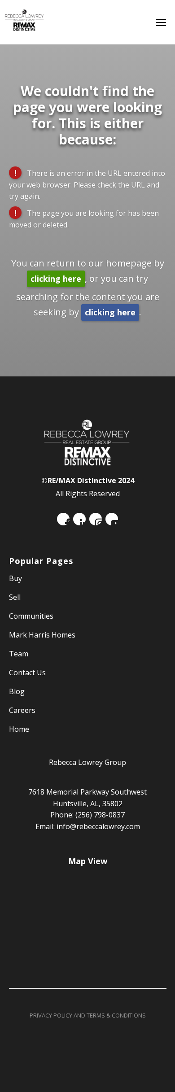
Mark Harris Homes (42, 635)
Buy (15, 578)
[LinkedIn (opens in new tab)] (79, 519)
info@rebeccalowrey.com (98, 826)
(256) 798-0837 (100, 815)
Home (19, 729)
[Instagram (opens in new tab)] (95, 519)
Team (18, 654)
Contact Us (27, 672)
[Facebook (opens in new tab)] (63, 519)
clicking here (56, 278)
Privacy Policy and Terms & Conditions (88, 1015)
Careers (22, 710)
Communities (31, 616)
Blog (17, 691)
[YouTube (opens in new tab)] (111, 519)
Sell (15, 597)
